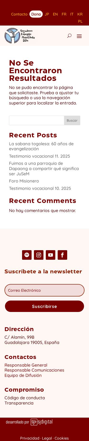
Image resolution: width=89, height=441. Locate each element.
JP (47, 14)
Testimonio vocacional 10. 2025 (40, 188)
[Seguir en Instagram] (38, 255)
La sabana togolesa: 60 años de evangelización (41, 146)
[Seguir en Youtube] (50, 255)
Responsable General (26, 365)
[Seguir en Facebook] (62, 255)
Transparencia (19, 403)
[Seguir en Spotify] (27, 255)
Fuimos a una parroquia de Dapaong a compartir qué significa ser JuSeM (44, 168)
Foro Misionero (24, 181)
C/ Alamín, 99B (21, 337)
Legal (47, 438)
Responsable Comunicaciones (34, 370)
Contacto (19, 14)
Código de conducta (25, 397)
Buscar (72, 120)
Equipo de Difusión (23, 375)
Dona (36, 14)
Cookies (62, 438)
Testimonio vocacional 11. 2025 (39, 156)
